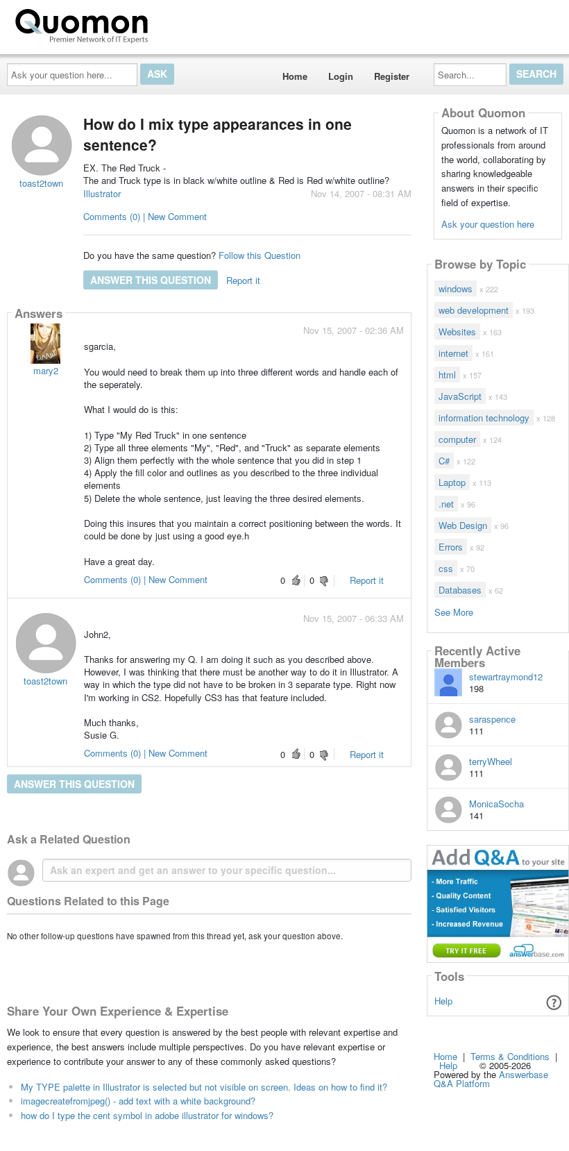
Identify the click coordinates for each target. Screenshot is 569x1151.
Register (391, 76)
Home (294, 76)
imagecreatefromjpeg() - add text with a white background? (138, 1100)
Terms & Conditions (510, 1056)
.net (446, 503)
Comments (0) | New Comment (145, 216)
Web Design (463, 525)
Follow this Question (259, 255)
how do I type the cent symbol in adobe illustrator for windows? (147, 1115)
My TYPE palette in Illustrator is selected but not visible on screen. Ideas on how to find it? (204, 1086)
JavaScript (460, 396)
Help (443, 1000)
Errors (451, 546)
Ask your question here (487, 223)
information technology (484, 417)
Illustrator (102, 193)
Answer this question (150, 280)
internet (453, 353)
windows (456, 288)
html (447, 374)
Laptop (452, 482)
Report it (243, 280)
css (446, 568)
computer (457, 439)
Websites (457, 331)
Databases (460, 589)
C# (444, 460)
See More (453, 611)
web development (474, 310)
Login (340, 76)
